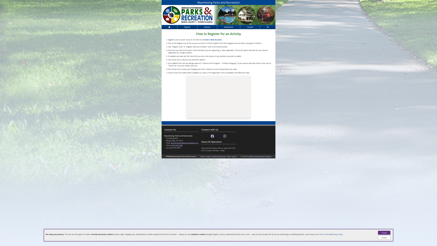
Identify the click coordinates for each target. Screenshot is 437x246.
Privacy (208, 156)
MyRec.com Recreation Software (260, 156)
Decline (384, 238)
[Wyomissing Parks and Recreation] (218, 15)
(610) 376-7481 (177, 145)
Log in (170, 40)
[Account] (267, 27)
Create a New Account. (212, 40)
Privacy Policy (338, 234)
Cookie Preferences (219, 156)
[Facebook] (212, 136)
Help (228, 156)
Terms (202, 156)
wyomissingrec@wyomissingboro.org (184, 143)
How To (234, 156)
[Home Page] (169, 27)
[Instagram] (224, 136)
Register (187, 27)
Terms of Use (324, 234)
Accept (384, 233)
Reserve (207, 27)
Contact (250, 27)
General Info (228, 27)
